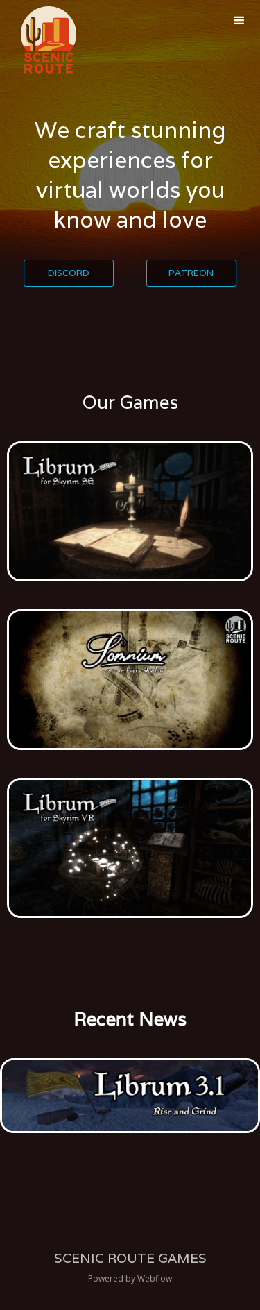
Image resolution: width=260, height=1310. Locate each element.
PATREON (191, 273)
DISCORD (68, 273)
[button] (239, 21)
